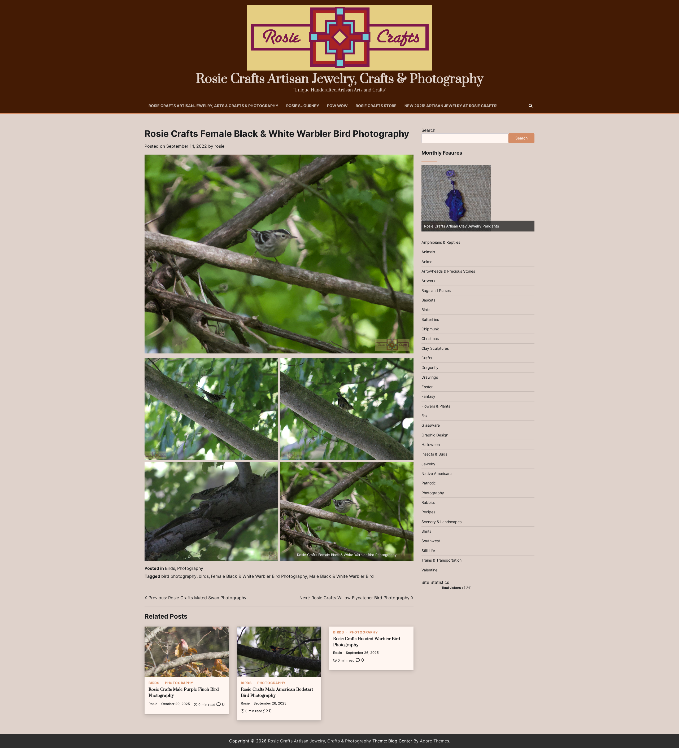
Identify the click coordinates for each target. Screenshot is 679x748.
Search (428, 130)
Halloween (430, 444)
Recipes (428, 512)
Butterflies (430, 319)
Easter (427, 386)
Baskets (428, 300)
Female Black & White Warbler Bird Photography (259, 576)
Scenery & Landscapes (441, 521)
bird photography (179, 576)
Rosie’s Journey (302, 105)
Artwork (428, 280)
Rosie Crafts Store (376, 105)
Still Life (428, 550)
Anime (426, 261)
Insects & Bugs (434, 454)
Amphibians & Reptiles (440, 242)
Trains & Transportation (441, 560)
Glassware (430, 425)
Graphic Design (434, 434)
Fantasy (428, 396)
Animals (428, 252)
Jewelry (428, 463)
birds (204, 576)
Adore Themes (434, 740)
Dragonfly (429, 367)
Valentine (429, 569)
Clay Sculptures (435, 348)
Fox (424, 415)
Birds (170, 568)
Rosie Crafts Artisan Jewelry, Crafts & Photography (339, 79)
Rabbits (428, 502)
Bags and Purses (436, 290)
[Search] (530, 106)
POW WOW (337, 105)
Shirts (426, 531)
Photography (190, 568)
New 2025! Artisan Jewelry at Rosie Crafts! (451, 105)
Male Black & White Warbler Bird (341, 576)
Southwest (430, 541)
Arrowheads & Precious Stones (448, 271)
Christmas (430, 338)
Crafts (426, 358)
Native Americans (436, 473)
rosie (219, 146)
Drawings (429, 377)
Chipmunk (430, 329)
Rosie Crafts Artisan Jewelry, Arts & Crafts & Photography (213, 105)
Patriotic (428, 483)
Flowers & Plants (435, 406)
